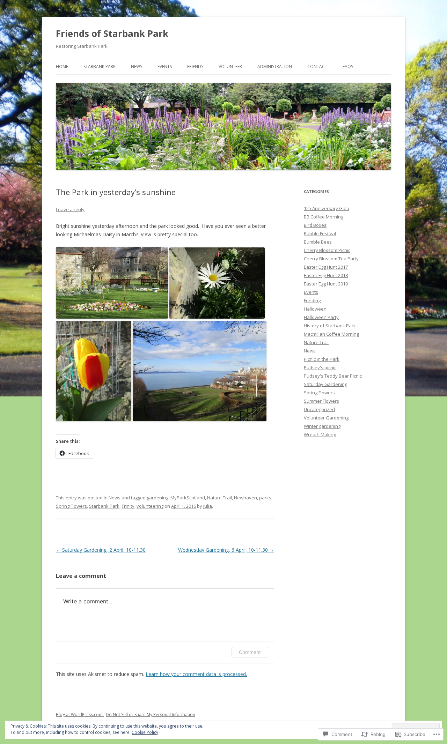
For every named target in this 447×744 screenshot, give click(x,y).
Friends (195, 66)
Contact (317, 66)
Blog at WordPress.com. (80, 714)
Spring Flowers (71, 506)
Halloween (315, 309)
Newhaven (245, 497)
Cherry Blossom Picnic (327, 250)
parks (265, 497)
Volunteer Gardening (326, 418)
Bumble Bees (318, 242)
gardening (157, 497)
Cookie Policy (145, 732)
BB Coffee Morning (323, 217)
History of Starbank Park (330, 325)
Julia (207, 506)
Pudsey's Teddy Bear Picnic (333, 376)
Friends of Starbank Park (112, 33)
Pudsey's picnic (320, 367)
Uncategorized (319, 409)
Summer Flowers (321, 401)
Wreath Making (320, 434)
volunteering (150, 506)
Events (164, 66)
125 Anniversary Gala (326, 208)
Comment (250, 652)
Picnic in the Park (321, 359)
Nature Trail (219, 497)
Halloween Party (321, 317)
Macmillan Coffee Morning (331, 334)
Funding (312, 300)
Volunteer (230, 66)
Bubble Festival (320, 233)
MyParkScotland (187, 497)
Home (62, 66)
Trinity (128, 506)
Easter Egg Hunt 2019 (326, 284)
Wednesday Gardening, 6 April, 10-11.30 (226, 549)
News (136, 66)
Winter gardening (322, 426)
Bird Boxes (315, 225)
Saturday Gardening (325, 384)
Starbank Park (99, 66)
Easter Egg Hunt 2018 (326, 275)
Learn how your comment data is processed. (196, 674)
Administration (274, 66)
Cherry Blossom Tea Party (331, 258)
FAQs (348, 66)
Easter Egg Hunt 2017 (326, 267)
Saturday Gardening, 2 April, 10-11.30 (101, 549)
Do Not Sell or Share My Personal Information (150, 714)
